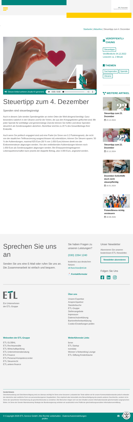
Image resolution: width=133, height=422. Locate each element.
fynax (70, 342)
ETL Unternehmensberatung (16, 352)
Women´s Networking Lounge (81, 352)
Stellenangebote (75, 311)
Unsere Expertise (76, 299)
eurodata (72, 349)
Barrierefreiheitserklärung (79, 321)
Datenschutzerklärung (78, 317)
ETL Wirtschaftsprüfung (14, 349)
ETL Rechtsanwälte (12, 346)
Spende (124, 71)
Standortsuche (74, 305)
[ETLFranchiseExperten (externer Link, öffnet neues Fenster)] (102, 277)
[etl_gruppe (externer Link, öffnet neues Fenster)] (115, 277)
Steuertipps (109, 49)
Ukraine (107, 76)
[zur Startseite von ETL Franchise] (121, 8)
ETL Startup (73, 346)
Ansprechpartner (75, 302)
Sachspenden (110, 71)
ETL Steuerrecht (10, 361)
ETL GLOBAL (9, 342)
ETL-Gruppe (73, 308)
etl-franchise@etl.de (77, 268)
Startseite (87, 29)
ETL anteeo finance (12, 364)
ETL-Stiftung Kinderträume (80, 355)
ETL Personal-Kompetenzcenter (18, 358)
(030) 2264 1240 (77, 255)
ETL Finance (9, 355)
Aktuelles (98, 29)
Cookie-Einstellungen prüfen (81, 324)
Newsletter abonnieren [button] (115, 260)
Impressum (73, 314)
